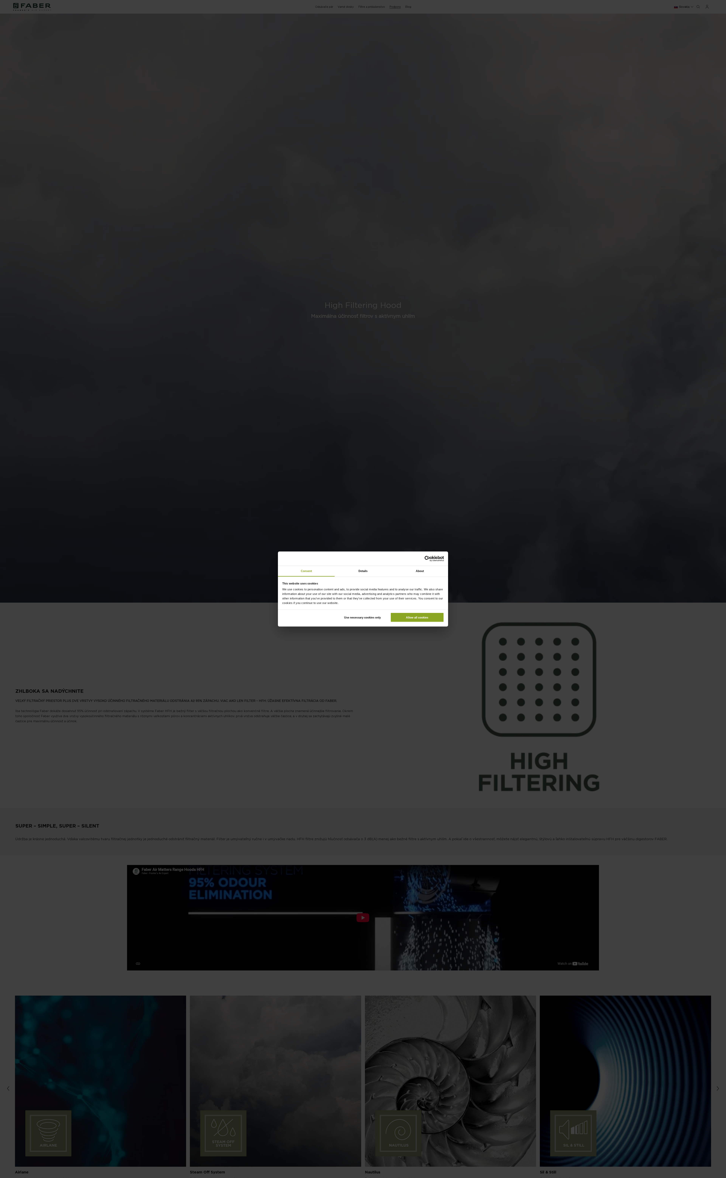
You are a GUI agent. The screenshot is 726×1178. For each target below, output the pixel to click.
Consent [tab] (306, 571)
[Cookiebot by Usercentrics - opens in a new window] (427, 558)
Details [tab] (363, 571)
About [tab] (420, 571)
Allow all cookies (417, 617)
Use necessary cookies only (362, 617)
